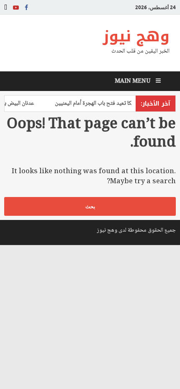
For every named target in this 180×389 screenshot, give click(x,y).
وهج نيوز (136, 36)
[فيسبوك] (26, 7)
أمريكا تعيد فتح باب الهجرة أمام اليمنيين (99, 104)
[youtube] (16, 7)
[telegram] (5, 7)
